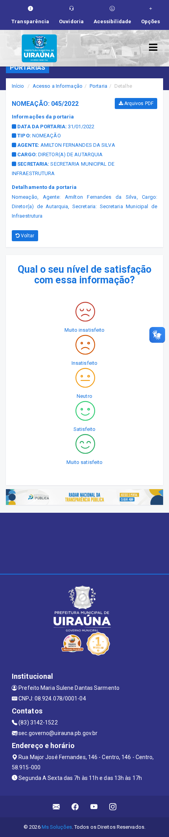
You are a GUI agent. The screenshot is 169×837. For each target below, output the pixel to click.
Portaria (98, 86)
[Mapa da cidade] (84, 542)
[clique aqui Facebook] (75, 806)
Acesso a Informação (58, 86)
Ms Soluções (57, 827)
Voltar (27, 235)
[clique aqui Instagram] (113, 806)
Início (18, 86)
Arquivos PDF (138, 103)
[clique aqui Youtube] (94, 806)
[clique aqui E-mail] (56, 806)
